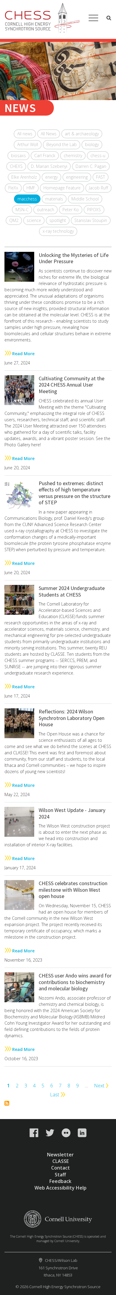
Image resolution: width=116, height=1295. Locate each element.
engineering (77, 177)
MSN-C (22, 209)
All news (24, 134)
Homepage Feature (62, 188)
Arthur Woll (27, 144)
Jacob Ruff (98, 188)
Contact (60, 1167)
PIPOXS (94, 209)
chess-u (97, 155)
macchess (27, 199)
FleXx (13, 188)
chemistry (73, 155)
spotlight (57, 220)
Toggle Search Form (109, 18)
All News (49, 134)
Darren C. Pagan (91, 166)
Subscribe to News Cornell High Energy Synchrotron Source (6, 1103)
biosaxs (18, 155)
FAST (100, 177)
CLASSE (60, 1161)
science (34, 220)
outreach (45, 209)
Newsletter (60, 1154)
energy (51, 177)
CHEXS (16, 166)
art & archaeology (82, 134)
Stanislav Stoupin (90, 220)
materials (54, 199)
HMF (30, 188)
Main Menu (93, 18)
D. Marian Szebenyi (49, 166)
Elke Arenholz (24, 177)
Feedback (60, 1181)
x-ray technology (58, 231)
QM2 (13, 220)
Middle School (85, 199)
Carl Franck (44, 155)
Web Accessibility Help (61, 1187)
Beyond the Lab (61, 144)
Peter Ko (70, 209)
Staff (60, 1174)
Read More (23, 353)
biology (92, 144)
